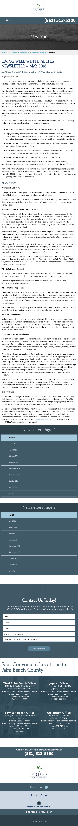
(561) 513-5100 (60, 20)
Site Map (30, 811)
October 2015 (13, 481)
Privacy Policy (45, 811)
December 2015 (14, 469)
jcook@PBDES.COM (43, 419)
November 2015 (14, 475)
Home (4, 53)
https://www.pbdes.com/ (39, 806)
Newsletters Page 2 (39, 53)
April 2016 (12, 444)
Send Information (39, 649)
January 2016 (13, 462)
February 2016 (13, 456)
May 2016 (12, 437)
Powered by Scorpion (39, 821)
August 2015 (13, 487)
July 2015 (12, 493)
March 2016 (13, 450)
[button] (39, 787)
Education (13, 53)
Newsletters (24, 53)
